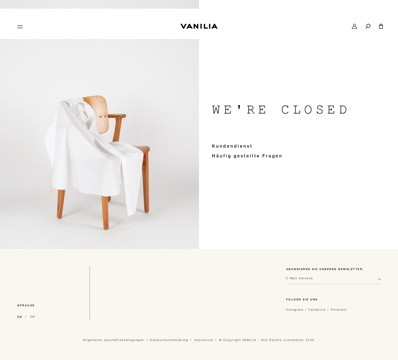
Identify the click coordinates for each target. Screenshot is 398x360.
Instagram (295, 309)
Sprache (26, 305)
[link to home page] (199, 26)
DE (19, 317)
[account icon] (354, 26)
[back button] (377, 281)
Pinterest (339, 309)
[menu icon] (19, 26)
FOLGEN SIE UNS (302, 300)
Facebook (317, 309)
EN (32, 316)
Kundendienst (232, 147)
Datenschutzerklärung (169, 340)
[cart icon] (381, 26)
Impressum (203, 340)
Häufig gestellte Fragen (247, 156)
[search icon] (368, 26)
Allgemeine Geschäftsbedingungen (113, 340)
